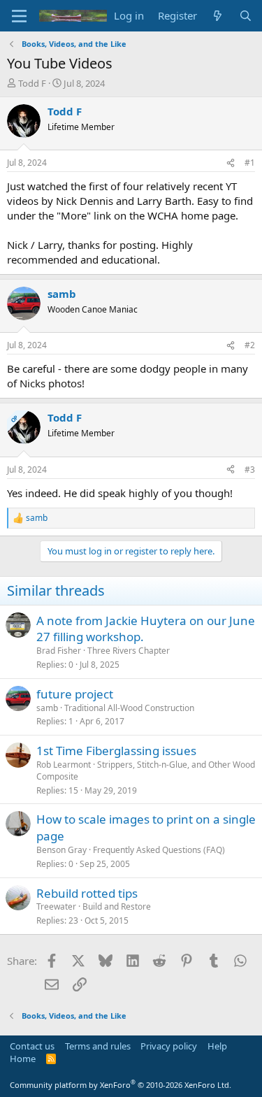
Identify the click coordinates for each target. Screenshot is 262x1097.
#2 (250, 345)
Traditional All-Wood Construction (129, 708)
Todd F (32, 83)
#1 (250, 163)
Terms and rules (98, 1046)
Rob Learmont (63, 764)
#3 (250, 469)
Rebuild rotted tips (87, 893)
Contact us (32, 1046)
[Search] (245, 16)
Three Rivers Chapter (128, 651)
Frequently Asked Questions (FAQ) (159, 850)
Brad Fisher (58, 651)
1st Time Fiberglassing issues (116, 751)
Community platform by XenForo (120, 1085)
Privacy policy (168, 1046)
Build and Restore (116, 906)
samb (47, 708)
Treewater (56, 906)
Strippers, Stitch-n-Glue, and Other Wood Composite (145, 770)
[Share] (230, 163)
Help (217, 1046)
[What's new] (217, 16)
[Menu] (19, 16)
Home (23, 1058)
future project (74, 694)
